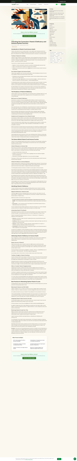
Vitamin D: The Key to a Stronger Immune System (20, 348)
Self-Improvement (59, 52)
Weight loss (51, 28)
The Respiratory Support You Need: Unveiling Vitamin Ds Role (19, 344)
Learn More (40, 4)
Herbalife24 (51, 41)
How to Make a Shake (53, 42)
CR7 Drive (51, 59)
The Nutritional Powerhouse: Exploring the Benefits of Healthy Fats (37, 344)
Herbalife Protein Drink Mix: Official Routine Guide (57, 13)
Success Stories (52, 32)
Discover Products (33, 4)
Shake (50, 35)
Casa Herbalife (52, 56)
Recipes (51, 38)
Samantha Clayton (52, 37)
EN (56, 4)
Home (12, 7)
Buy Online (63, 4)
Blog (27, 4)
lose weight (58, 59)
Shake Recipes (52, 34)
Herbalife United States (53, 44)
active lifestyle (58, 53)
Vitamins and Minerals (53, 55)
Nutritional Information (53, 52)
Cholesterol (57, 56)
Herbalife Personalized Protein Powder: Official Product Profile (56, 11)
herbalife (58, 55)
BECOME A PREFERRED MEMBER (29, 358)
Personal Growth (52, 27)
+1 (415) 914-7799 (62, 1)
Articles (12, 40)
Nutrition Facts (56, 62)
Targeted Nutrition (52, 31)
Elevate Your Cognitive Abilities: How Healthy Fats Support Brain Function (36, 348)
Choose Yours (46, 4)
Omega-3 (51, 62)
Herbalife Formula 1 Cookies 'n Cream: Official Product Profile (56, 15)
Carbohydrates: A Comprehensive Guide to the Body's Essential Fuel (37, 341)
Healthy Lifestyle (52, 53)
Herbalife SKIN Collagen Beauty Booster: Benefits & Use (57, 19)
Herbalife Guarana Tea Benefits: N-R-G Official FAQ (57, 16)
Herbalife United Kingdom (53, 45)
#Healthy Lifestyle (14, 46)
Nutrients (51, 25)
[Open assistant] (75, 459)
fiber (54, 59)
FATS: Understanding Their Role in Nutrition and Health (19, 341)
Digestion (62, 53)
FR (59, 4)
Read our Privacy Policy (29, 459)
